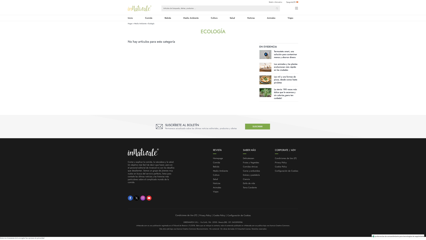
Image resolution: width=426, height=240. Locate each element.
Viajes (290, 18)
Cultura (214, 18)
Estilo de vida (249, 183)
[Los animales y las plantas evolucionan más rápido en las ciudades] (265, 67)
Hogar (130, 23)
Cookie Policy (281, 166)
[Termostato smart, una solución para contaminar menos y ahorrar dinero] (265, 54)
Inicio (130, 18)
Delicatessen (248, 158)
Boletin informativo (275, 2)
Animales (271, 18)
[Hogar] (139, 8)
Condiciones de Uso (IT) (286, 158)
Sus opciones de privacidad (34, 238)
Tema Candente (250, 187)
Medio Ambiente (191, 18)
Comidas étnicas (250, 166)
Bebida (168, 18)
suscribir (257, 126)
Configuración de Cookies (286, 170)
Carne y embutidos (251, 170)
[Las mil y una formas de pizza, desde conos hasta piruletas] (265, 79)
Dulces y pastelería (251, 175)
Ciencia (246, 179)
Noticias (251, 18)
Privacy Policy (281, 162)
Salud (232, 18)
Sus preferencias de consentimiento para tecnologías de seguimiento (398, 236)
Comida (148, 18)
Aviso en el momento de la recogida (12, 238)
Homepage (218, 158)
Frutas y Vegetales (251, 162)
